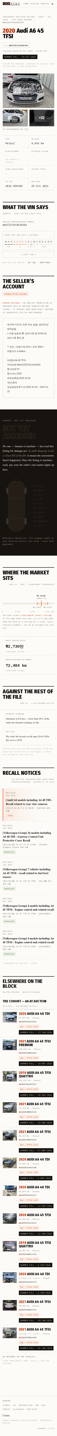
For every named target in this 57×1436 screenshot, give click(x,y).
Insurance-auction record (19, 17)
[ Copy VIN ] (28, 254)
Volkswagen (18, 1409)
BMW (37, 1405)
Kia (14, 1405)
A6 (49, 17)
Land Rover (31, 1409)
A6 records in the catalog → (20, 1357)
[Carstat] (11, 3)
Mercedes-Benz (26, 1405)
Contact (44, 3)
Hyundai (6, 1405)
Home (26, 3)
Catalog (34, 3)
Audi (41, 17)
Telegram (41, 1428)
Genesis (6, 1409)
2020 (5, 20)
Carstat (6, 1415)
